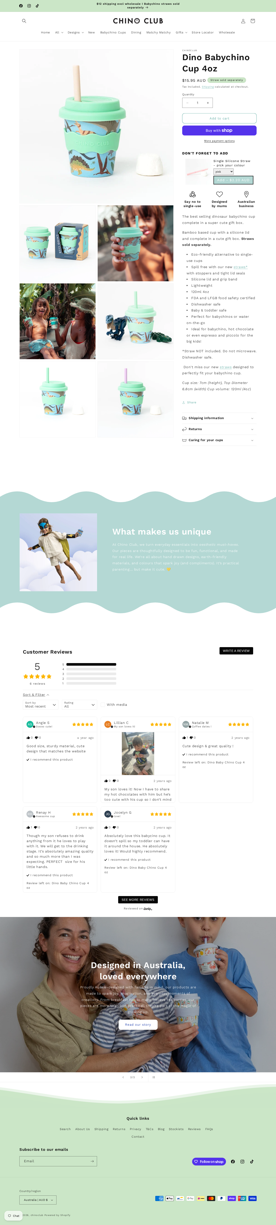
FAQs (209, 1129)
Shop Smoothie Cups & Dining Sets (138, 1007)
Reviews (194, 1129)
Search (65, 1129)
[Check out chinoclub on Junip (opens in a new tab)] (147, 908)
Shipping (208, 86)
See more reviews (138, 899)
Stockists (176, 1129)
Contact (138, 1136)
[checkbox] (118, 704)
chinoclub (37, 1215)
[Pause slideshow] (153, 1077)
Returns (119, 1129)
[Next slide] (142, 1077)
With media (117, 705)
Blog (161, 1129)
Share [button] (191, 402)
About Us (82, 1129)
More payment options (219, 140)
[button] (24, 21)
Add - (233, 180)
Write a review (236, 651)
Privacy (135, 1129)
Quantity (188, 94)
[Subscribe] (92, 1161)
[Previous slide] (123, 1077)
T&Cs (149, 1129)
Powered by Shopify (57, 1215)
